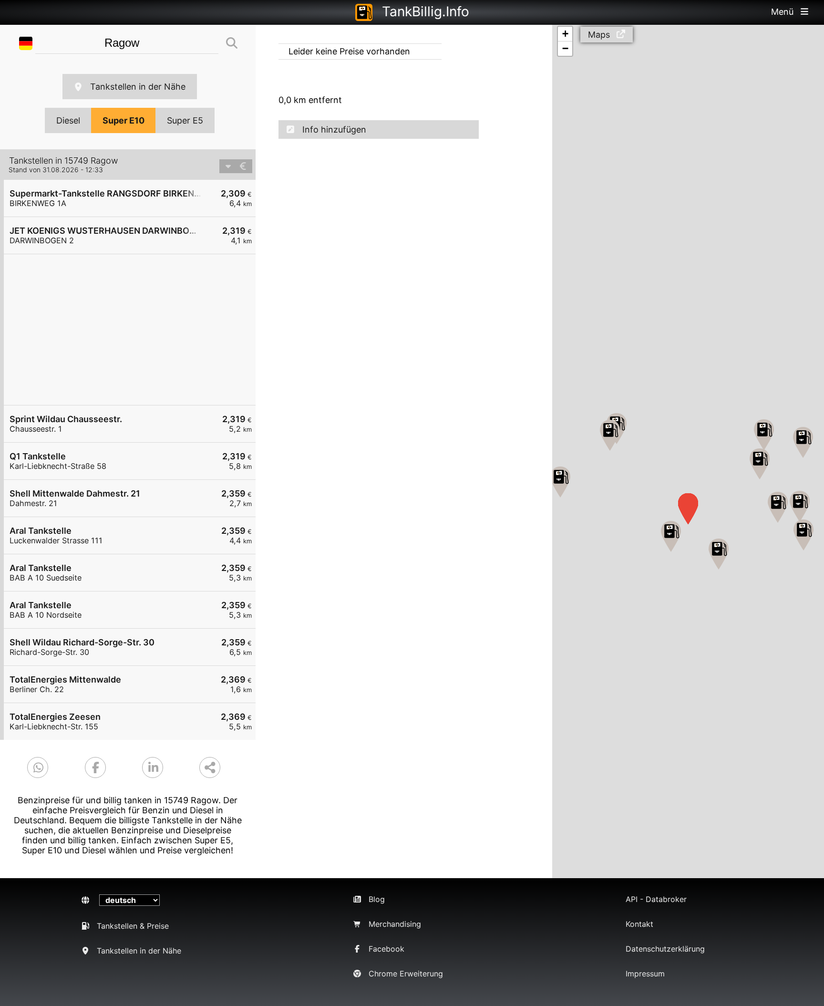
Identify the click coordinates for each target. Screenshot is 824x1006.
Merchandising (395, 924)
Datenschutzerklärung (665, 949)
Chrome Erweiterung (406, 973)
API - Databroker (656, 899)
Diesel (68, 120)
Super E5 (185, 120)
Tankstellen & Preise (133, 926)
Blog (377, 899)
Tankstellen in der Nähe (137, 87)
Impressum (645, 973)
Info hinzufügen (334, 129)
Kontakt (639, 924)
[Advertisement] (134, 329)
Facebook (386, 949)
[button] (560, 482)
